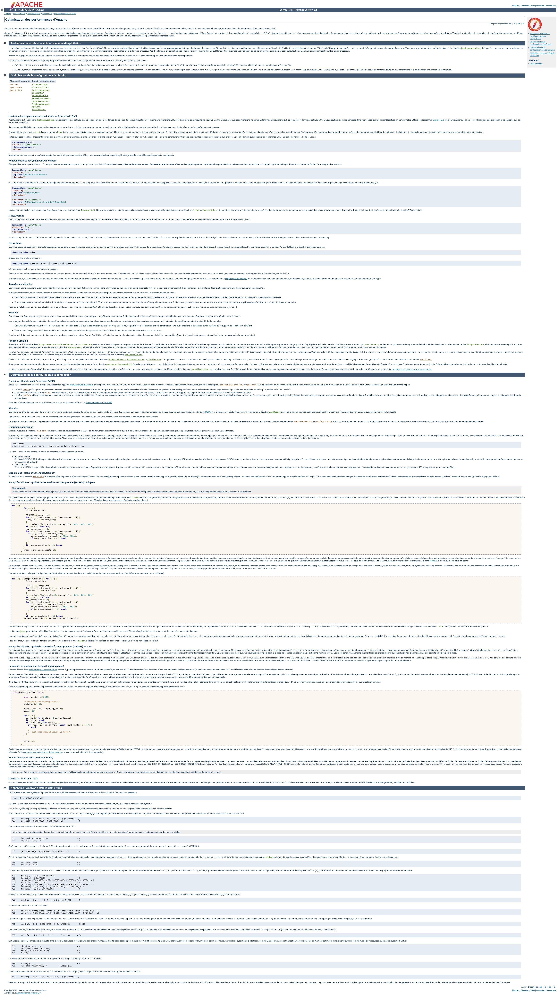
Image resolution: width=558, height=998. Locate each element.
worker (26, 390)
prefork (27, 395)
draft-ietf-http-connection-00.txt (43, 669)
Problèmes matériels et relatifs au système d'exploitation (540, 36)
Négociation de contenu (236, 278)
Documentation (33, 13)
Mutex (23, 631)
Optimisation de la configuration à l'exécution (541, 43)
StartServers (39, 109)
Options (36, 107)
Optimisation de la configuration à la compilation (542, 48)
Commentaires (536, 63)
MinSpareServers (41, 104)
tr (523, 24)
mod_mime (298, 421)
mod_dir (14, 84)
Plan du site (551, 5)
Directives (525, 5)
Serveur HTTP (19, 13)
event (48, 392)
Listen (135, 497)
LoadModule (275, 412)
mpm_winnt (251, 385)
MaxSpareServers (41, 101)
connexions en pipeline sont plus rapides (43, 752)
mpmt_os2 (238, 385)
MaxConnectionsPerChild (119, 364)
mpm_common (16, 87)
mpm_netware (226, 385)
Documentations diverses (65, 13)
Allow (38, 132)
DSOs (208, 412)
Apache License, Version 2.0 (28, 993)
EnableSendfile (40, 96)
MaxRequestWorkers (471, 48)
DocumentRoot (88, 210)
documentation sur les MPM (99, 402)
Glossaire (540, 5)
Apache (7, 13)
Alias (196, 210)
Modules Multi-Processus (81, 385)
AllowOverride (39, 84)
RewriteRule (208, 210)
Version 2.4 (47, 13)
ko (519, 24)
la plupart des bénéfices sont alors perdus (412, 369)
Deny (59, 132)
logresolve (438, 120)
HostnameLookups (41, 90)
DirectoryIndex (40, 87)
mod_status (16, 90)
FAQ (533, 5)
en (510, 24)
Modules (515, 5)
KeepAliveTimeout (41, 98)
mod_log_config (323, 421)
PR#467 (433, 561)
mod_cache (42, 431)
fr (514, 24)
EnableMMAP (38, 93)
